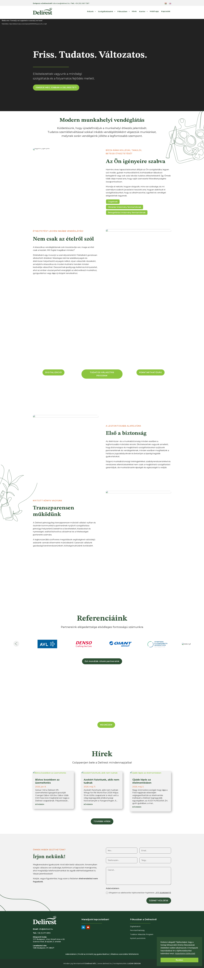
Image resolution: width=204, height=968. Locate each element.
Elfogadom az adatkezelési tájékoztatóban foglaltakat (140, 893)
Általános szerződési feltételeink (125, 954)
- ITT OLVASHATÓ (163, 893)
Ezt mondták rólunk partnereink (102, 661)
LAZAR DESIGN (134, 963)
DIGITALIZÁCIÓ (53, 372)
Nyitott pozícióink (137, 938)
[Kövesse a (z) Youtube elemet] (88, 927)
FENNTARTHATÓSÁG (150, 372)
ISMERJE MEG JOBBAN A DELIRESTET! (56, 87)
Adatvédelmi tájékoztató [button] (185, 953)
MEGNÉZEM (106, 725)
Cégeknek (113, 202)
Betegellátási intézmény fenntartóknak (127, 212)
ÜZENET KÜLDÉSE (158, 900)
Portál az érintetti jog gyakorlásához (93, 954)
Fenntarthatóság (137, 930)
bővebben (39, 804)
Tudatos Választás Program (141, 934)
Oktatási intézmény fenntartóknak (124, 207)
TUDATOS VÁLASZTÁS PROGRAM (102, 374)
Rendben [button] (179, 960)
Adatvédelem (71, 954)
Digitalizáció (135, 926)
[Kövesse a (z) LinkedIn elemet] (83, 927)
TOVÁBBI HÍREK (102, 821)
